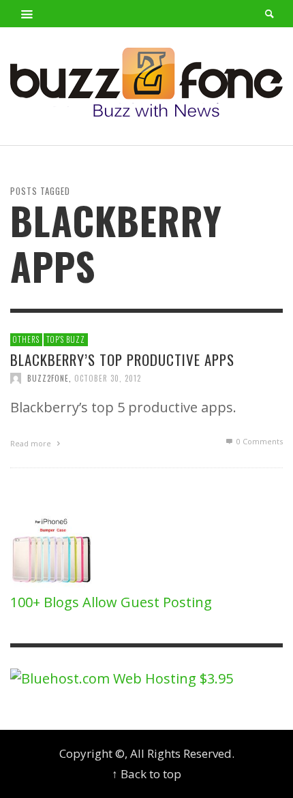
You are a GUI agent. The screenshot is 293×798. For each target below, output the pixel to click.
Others (26, 339)
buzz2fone (48, 378)
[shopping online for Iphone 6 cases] (52, 551)
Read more (31, 443)
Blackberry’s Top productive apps (122, 359)
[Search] (27, 13)
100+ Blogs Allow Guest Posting (111, 602)
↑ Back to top (146, 774)
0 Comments (258, 441)
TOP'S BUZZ (65, 339)
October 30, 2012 (107, 378)
